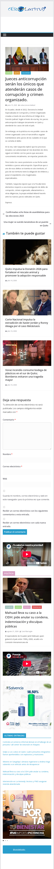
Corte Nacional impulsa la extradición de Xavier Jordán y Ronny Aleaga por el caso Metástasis (26, 323)
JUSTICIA (8, 73)
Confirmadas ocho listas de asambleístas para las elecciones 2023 (27, 214)
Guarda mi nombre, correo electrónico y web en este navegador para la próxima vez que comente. (26, 497)
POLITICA (27, 607)
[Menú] (5, 35)
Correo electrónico (12, 466)
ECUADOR (9, 607)
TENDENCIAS (37, 607)
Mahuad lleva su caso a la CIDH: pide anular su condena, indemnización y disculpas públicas (26, 619)
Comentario (9, 419)
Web (5, 478)
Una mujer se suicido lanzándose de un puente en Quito (26, 224)
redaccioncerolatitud (27, 105)
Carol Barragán (26, 631)
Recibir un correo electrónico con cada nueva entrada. (24, 524)
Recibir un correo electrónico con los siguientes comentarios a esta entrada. (25, 512)
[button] (3, 840)
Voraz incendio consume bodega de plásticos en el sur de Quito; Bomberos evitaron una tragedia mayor (26, 375)
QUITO (17, 73)
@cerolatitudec (19, 849)
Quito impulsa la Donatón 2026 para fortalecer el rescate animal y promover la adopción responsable (26, 272)
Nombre (7, 454)
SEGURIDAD (26, 73)
